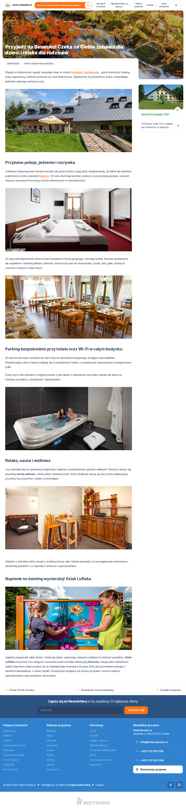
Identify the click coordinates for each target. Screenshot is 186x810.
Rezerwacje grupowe (153, 769)
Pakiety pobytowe (138, 5)
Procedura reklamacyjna (103, 750)
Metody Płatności (99, 745)
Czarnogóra (52, 769)
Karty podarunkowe (100, 759)
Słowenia (51, 740)
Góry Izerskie (10, 769)
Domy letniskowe (164, 5)
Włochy (50, 759)
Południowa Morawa (14, 745)
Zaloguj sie (136, 710)
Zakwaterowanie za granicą (119, 5)
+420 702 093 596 (152, 760)
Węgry (49, 735)
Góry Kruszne (10, 759)
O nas (93, 730)
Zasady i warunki (98, 740)
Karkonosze (13, 64)
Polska (49, 755)
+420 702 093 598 (152, 751)
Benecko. (44, 176)
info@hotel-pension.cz (154, 742)
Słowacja (51, 730)
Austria (50, 750)
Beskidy (7, 735)
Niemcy (50, 764)
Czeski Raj (8, 764)
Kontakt (94, 735)
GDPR (93, 755)
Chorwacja (52, 745)
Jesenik (7, 740)
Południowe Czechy (13, 755)
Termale (150, 5)
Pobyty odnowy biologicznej (38, 64)
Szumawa (8, 750)
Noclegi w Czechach (101, 5)
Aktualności (96, 764)
